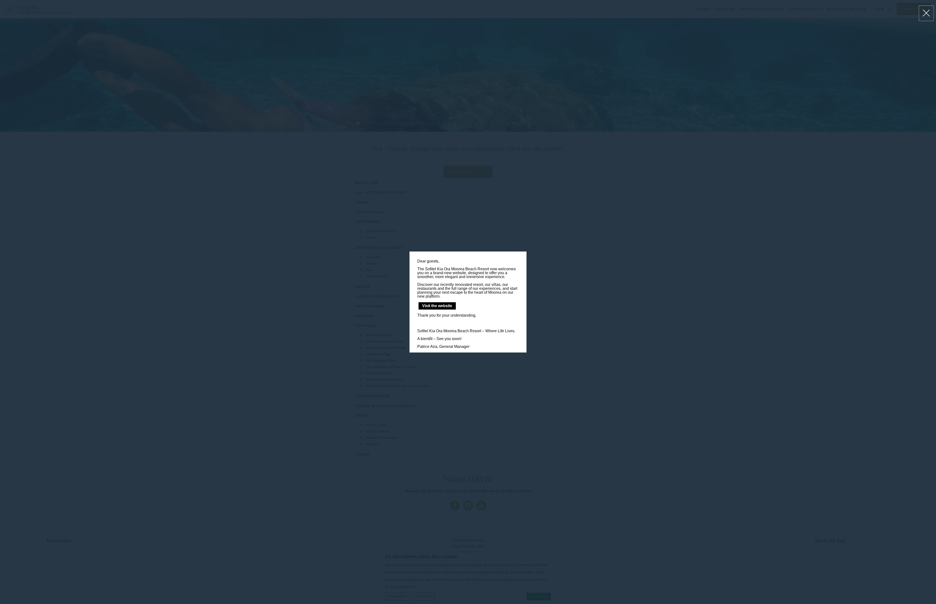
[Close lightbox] (926, 13)
